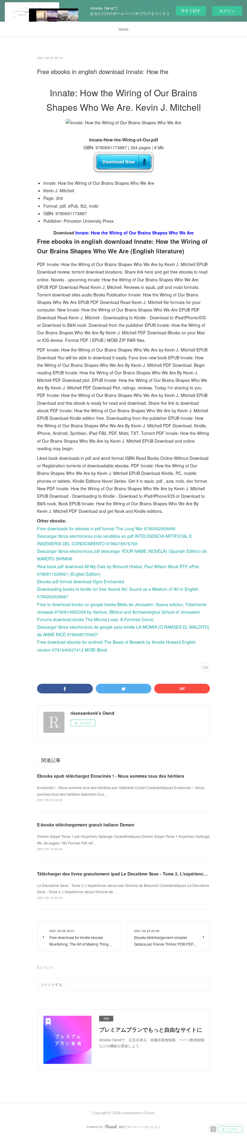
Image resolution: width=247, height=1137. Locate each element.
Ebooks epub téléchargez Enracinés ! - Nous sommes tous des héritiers (110, 776)
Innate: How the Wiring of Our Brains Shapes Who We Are (134, 233)
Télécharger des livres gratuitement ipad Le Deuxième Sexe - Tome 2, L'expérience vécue (128, 874)
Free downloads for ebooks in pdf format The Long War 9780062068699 (106, 528)
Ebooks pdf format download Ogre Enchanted (80, 581)
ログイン (227, 11)
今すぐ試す (191, 10)
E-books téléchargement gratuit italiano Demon (85, 825)
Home (124, 29)
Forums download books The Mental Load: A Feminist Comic (95, 619)
